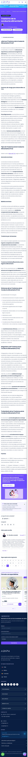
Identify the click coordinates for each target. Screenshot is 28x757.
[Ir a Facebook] (2, 684)
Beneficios (5, 711)
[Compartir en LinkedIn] (8, 524)
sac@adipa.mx (4, 733)
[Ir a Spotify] (14, 684)
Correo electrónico (5, 631)
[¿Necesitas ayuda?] (2, 754)
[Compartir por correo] (11, 524)
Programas (5, 696)
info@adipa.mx (4, 730)
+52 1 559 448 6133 (5, 724)
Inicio (3, 11)
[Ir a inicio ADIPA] (5, 651)
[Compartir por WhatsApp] (2, 524)
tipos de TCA (12, 153)
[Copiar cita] (24, 504)
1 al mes (4, 639)
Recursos (5, 706)
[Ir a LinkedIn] (11, 684)
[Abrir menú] (25, 2)
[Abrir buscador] (19, 2)
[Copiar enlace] (14, 524)
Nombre (3, 626)
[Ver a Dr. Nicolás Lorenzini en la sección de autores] (2, 24)
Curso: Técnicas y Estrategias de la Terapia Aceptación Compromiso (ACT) (11, 592)
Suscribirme (14, 643)
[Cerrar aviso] (26, 6)
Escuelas (5, 701)
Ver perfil (22, 535)
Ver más (4, 550)
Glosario (8, 11)
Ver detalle (10, 604)
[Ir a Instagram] (5, 684)
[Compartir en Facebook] (5, 524)
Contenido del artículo (8, 37)
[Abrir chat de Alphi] (24, 754)
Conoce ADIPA (6, 715)
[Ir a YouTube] (8, 684)
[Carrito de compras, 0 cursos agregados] (22, 2)
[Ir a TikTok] (17, 684)
